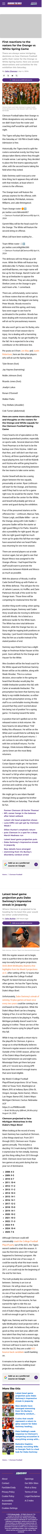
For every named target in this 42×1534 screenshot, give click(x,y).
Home (4, 874)
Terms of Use (31, 1492)
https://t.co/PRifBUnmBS (13, 1107)
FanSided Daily (9, 1487)
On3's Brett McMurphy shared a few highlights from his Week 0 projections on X (19, 969)
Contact (5, 1483)
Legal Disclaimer (32, 1496)
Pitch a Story (30, 1487)
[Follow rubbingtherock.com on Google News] (36, 864)
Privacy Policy (8, 1492)
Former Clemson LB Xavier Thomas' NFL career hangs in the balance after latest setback (21, 813)
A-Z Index (29, 1500)
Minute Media (15, 1514)
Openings (29, 1479)
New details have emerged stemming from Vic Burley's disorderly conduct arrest (18, 852)
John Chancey (11, 71)
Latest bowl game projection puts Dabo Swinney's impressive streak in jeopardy (21, 842)
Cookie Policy (8, 1496)
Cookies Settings (10, 1508)
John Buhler (10, 919)
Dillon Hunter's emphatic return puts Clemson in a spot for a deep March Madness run (20, 833)
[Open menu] (3, 3)
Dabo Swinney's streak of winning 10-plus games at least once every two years (20, 1000)
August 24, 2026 (9, 1113)
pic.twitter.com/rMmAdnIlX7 (15, 212)
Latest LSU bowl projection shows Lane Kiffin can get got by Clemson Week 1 (21, 823)
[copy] (16, 75)
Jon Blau (25, 351)
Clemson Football (15, 874)
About (4, 1479)
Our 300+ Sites (31, 1483)
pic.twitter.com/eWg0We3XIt (15, 247)
